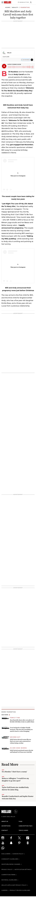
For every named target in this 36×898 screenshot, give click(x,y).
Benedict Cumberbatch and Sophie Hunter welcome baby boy (17, 797)
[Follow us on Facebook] (14, 837)
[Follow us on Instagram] (5, 837)
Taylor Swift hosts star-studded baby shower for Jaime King (15, 788)
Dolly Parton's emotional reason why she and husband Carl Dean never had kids (21, 751)
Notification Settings (23, 869)
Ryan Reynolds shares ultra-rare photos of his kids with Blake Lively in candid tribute (22, 721)
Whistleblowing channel (10, 864)
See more (4, 714)
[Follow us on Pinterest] (22, 842)
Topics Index (23, 830)
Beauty (15, 7)
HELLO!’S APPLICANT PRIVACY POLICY (14, 885)
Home (7, 7)
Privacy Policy (7, 869)
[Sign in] (31, 2)
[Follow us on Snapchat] (14, 842)
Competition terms (8, 874)
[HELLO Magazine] (7, 2)
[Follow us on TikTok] (30, 837)
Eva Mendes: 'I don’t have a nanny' (14, 771)
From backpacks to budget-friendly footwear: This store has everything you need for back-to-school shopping (21, 729)
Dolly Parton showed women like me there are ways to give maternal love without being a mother (20, 741)
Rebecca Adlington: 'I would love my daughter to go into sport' (15, 779)
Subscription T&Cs (25, 826)
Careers (4, 890)
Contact (4, 830)
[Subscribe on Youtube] (5, 842)
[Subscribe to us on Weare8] (30, 842)
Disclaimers (5, 853)
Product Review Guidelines (20, 890)
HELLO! (9, 52)
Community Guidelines (9, 859)
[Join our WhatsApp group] (5, 848)
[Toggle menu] (2, 2)
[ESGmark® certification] (14, 811)
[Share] (32, 60)
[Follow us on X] (22, 837)
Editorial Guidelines (9, 880)
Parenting (25, 7)
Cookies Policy (18, 853)
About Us (4, 821)
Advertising (6, 826)
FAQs (20, 821)
